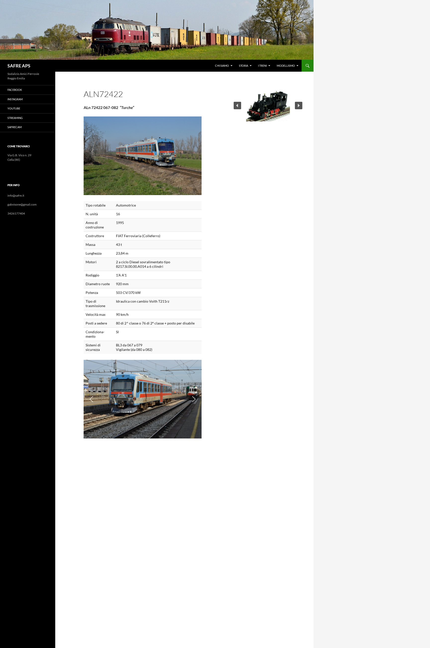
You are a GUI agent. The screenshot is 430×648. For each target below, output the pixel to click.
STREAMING (15, 117)
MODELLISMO (286, 65)
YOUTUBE (13, 108)
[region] (143, 399)
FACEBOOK (14, 89)
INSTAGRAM (15, 99)
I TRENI (262, 65)
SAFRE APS (18, 65)
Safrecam (14, 127)
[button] (91, 399)
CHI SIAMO (222, 65)
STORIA (243, 65)
